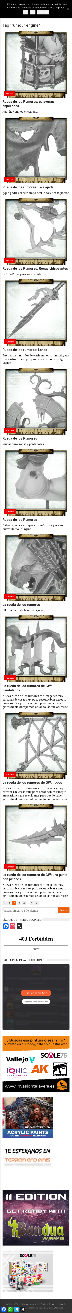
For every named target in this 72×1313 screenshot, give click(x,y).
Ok (25, 12)
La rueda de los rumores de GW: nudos (32, 783)
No (32, 12)
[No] (67, 9)
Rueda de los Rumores (20, 438)
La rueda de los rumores (21, 605)
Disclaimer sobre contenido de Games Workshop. (40, 1308)
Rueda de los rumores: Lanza (25, 350)
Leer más (43, 12)
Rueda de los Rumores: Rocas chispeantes (35, 268)
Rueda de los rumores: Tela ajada (28, 187)
